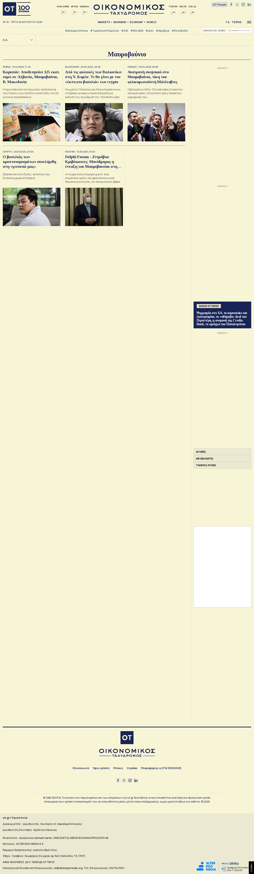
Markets (104, 22)
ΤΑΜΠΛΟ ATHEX (206, 465)
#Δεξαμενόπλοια (76, 30)
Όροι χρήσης (101, 768)
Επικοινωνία (81, 768)
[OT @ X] (237, 5)
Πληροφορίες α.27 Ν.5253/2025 (161, 768)
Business (120, 22)
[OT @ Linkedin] (249, 5)
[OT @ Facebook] (231, 5)
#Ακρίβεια (163, 30)
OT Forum (219, 5)
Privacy (118, 768)
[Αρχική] (17, 9)
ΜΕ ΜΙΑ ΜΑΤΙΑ (204, 458)
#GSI (124, 30)
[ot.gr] (129, 13)
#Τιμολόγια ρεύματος (104, 30)
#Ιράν (149, 30)
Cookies (132, 768)
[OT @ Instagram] (243, 5)
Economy (136, 22)
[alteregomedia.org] (206, 869)
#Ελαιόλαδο (180, 30)
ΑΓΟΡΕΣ (201, 452)
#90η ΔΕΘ (136, 30)
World (151, 22)
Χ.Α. (5, 40)
